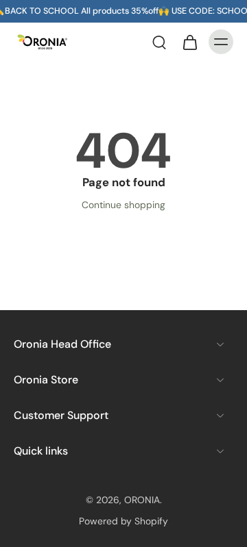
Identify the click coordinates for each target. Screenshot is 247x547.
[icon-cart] (189, 41)
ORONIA (142, 500)
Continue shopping (123, 205)
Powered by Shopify (123, 521)
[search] (159, 41)
